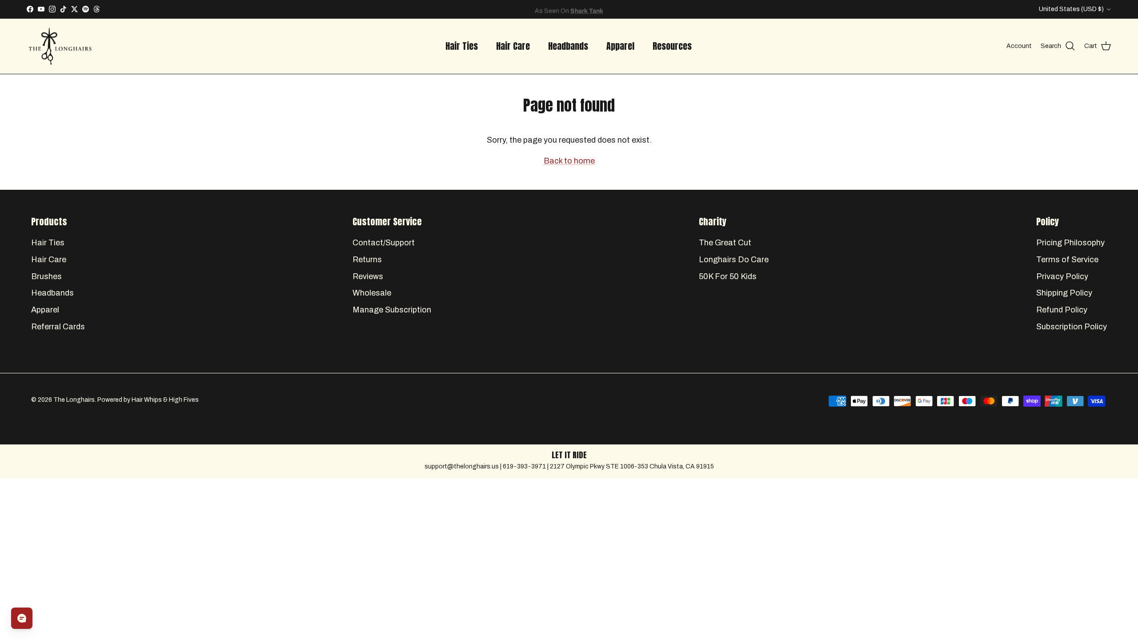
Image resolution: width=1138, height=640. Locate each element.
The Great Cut (725, 242)
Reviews (368, 276)
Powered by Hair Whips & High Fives (148, 399)
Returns (367, 259)
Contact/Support (384, 242)
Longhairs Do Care (734, 259)
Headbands (568, 46)
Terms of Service (1067, 259)
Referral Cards (58, 326)
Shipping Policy (1064, 292)
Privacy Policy (1062, 276)
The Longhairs (74, 399)
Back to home (569, 160)
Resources (672, 46)
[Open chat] (21, 618)
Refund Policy (1061, 309)
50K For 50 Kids (728, 276)
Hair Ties (461, 46)
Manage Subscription (392, 309)
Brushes (46, 276)
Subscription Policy (1071, 326)
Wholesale (372, 292)
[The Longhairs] (60, 46)
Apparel (620, 46)
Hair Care (513, 46)
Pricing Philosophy (1070, 242)
